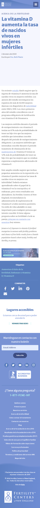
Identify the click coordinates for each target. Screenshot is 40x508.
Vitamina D (9, 276)
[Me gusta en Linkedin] (27, 365)
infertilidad (31, 106)
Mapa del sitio (20, 458)
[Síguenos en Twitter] (13, 365)
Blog (20, 425)
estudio (15, 91)
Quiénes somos (20, 403)
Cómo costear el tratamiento (20, 418)
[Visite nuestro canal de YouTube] (20, 365)
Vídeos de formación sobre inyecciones (20, 443)
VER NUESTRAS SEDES (20, 323)
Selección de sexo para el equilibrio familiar (20, 440)
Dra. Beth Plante (16, 57)
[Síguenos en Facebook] (6, 365)
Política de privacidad (20, 451)
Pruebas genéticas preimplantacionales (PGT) (20, 436)
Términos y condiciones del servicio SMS (20, 455)
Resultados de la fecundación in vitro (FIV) (20, 432)
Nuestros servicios (20, 410)
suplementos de (9, 152)
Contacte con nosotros (20, 421)
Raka (23, 485)
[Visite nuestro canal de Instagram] (33, 365)
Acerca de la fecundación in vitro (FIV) (20, 429)
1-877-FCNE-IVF (20, 395)
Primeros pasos (20, 407)
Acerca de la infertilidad (20, 414)
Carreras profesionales (20, 447)
